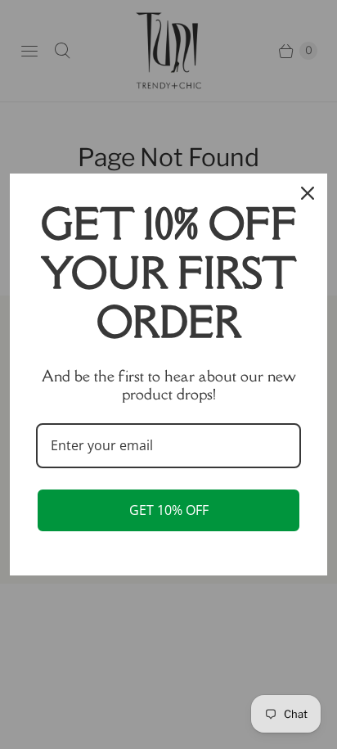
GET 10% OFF (169, 510)
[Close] (307, 193)
